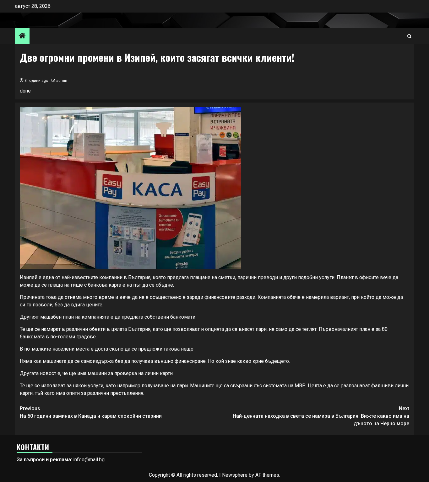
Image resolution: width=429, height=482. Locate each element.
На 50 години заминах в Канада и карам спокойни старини (91, 412)
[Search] (409, 36)
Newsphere (234, 475)
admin (61, 80)
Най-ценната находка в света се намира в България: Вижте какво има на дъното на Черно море (321, 415)
